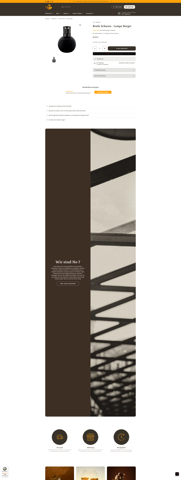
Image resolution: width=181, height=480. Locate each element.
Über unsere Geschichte (68, 283)
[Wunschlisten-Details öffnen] (112, 13)
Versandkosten (103, 42)
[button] (129, 7)
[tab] (102, 64)
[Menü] (7, 467)
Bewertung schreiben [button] (102, 92)
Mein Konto (118, 7)
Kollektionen (54, 18)
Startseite (47, 18)
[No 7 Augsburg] (48, 7)
